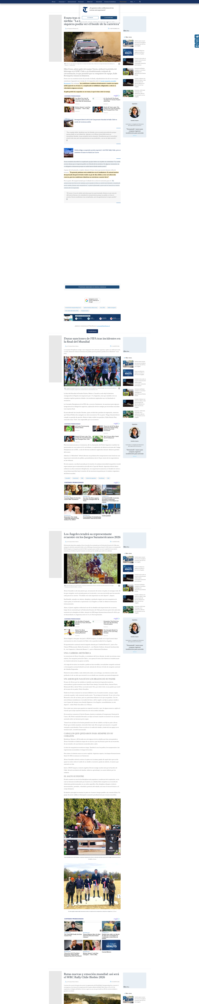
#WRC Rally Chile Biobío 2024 (71, 310)
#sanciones (75, 478)
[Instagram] (103, 319)
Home (54, 1)
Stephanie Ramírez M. (73, 28)
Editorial (90, 1)
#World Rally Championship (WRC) (73, 307)
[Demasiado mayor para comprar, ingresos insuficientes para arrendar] (134, 112)
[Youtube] (115, 319)
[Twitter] (92, 319)
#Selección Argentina (91, 478)
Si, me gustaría (109, 17)
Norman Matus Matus (73, 346)
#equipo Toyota (84, 310)
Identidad (99, 1)
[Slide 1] (133, 135)
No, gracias (90, 17)
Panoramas (123, 1)
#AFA (108, 478)
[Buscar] (143, 1)
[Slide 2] (134, 135)
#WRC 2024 (102, 307)
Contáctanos (92, 331)
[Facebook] (81, 319)
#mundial (67, 478)
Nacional (81, 1)
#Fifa (82, 478)
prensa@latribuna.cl (103, 326)
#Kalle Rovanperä (112, 307)
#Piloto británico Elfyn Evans (90, 307)
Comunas (62, 1)
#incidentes (101, 478)
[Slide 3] (135, 135)
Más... (132, 1)
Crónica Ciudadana (110, 1)
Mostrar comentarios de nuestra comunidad (93, 287)
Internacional (72, 1)
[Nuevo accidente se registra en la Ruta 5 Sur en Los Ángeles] (129, 52)
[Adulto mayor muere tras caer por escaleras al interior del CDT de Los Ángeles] (129, 43)
